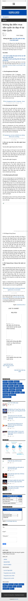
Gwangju (5, 383)
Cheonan (5, 388)
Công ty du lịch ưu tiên (9, 578)
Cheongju (11, 388)
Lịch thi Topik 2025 (8, 570)
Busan (9, 381)
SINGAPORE (7, 562)
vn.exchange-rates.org (11, 521)
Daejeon (16, 381)
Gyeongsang (6, 392)
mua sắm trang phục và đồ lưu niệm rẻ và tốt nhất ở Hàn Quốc (14, 65)
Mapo (22, 392)
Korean (20, 584)
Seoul (4, 381)
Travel (18, 586)
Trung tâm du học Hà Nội (9, 573)
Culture (4, 584)
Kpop (4, 586)
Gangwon (11, 390)
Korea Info (16, 599)
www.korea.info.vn (21, 304)
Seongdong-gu (6, 397)
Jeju (12, 392)
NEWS (4, 20)
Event (10, 584)
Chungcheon (19, 388)
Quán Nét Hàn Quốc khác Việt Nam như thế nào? (8, 366)
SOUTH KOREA (7, 564)
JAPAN (5, 559)
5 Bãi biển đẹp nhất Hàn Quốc (19, 371)
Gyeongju (18, 390)
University (5, 588)
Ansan (20, 385)
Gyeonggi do (12, 383)
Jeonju (16, 392)
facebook (14, 4)
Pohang (5, 394)
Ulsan (15, 385)
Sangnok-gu (11, 394)
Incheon (10, 385)
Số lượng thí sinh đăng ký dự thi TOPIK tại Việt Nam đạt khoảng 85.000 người (15, 425)
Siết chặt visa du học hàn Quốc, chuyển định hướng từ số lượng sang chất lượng (16, 417)
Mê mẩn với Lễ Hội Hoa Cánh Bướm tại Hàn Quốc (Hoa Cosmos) (14, 326)
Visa (11, 588)
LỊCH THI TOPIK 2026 (13, 402)
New (9, 586)
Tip (13, 586)
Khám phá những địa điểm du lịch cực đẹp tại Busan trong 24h (14, 343)
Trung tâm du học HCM (9, 575)
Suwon (19, 383)
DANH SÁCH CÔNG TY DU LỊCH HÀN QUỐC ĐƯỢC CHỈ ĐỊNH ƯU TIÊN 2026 (16, 433)
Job (15, 584)
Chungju (5, 390)
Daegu (4, 385)
